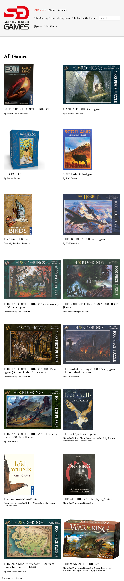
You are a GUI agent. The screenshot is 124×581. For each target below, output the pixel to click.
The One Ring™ (52, 18)
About (52, 10)
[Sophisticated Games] (16, 28)
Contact (62, 10)
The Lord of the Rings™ (84, 18)
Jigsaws (38, 26)
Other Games (50, 26)
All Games (40, 10)
